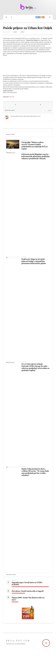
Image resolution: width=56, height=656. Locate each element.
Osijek (10, 96)
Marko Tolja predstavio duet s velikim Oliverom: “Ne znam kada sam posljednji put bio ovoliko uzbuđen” (35, 472)
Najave (13, 589)
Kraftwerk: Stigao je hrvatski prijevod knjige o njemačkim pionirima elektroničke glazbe (33, 261)
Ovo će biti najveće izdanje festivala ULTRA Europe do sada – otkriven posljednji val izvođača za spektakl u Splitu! (35, 367)
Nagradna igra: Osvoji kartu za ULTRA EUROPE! (27, 583)
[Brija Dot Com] (28, 7)
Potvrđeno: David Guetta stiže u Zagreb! (28, 591)
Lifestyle (24, 152)
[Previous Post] (15, 104)
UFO (13, 96)
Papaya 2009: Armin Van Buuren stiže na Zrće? (28, 599)
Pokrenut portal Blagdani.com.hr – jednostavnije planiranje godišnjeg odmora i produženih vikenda (35, 156)
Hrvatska (23, 257)
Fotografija (24, 140)
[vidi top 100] (28, 613)
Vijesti (23, 466)
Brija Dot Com (18, 640)
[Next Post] (40, 104)
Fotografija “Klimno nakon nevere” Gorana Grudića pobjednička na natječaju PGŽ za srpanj (34, 145)
